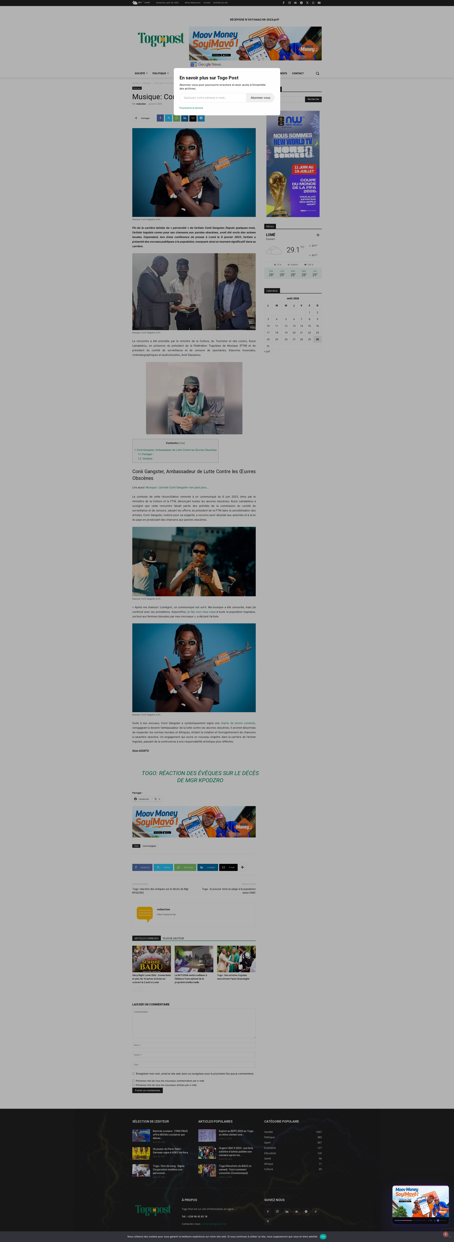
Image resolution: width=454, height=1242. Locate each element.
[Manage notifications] (446, 1234)
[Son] (438, 1189)
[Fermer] (444, 1189)
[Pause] (431, 1189)
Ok (323, 1236)
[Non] (449, 1236)
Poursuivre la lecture (191, 107)
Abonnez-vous (260, 97)
